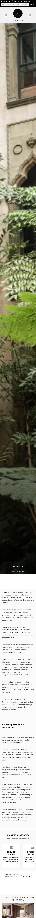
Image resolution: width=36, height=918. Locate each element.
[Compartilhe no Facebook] (21, 876)
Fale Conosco (27, 1)
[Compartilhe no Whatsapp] (26, 876)
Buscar (32, 4)
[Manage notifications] (31, 914)
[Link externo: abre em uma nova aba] (18, 582)
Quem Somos (18, 1)
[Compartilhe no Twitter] (24, 876)
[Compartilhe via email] (28, 876)
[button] (6, 15)
